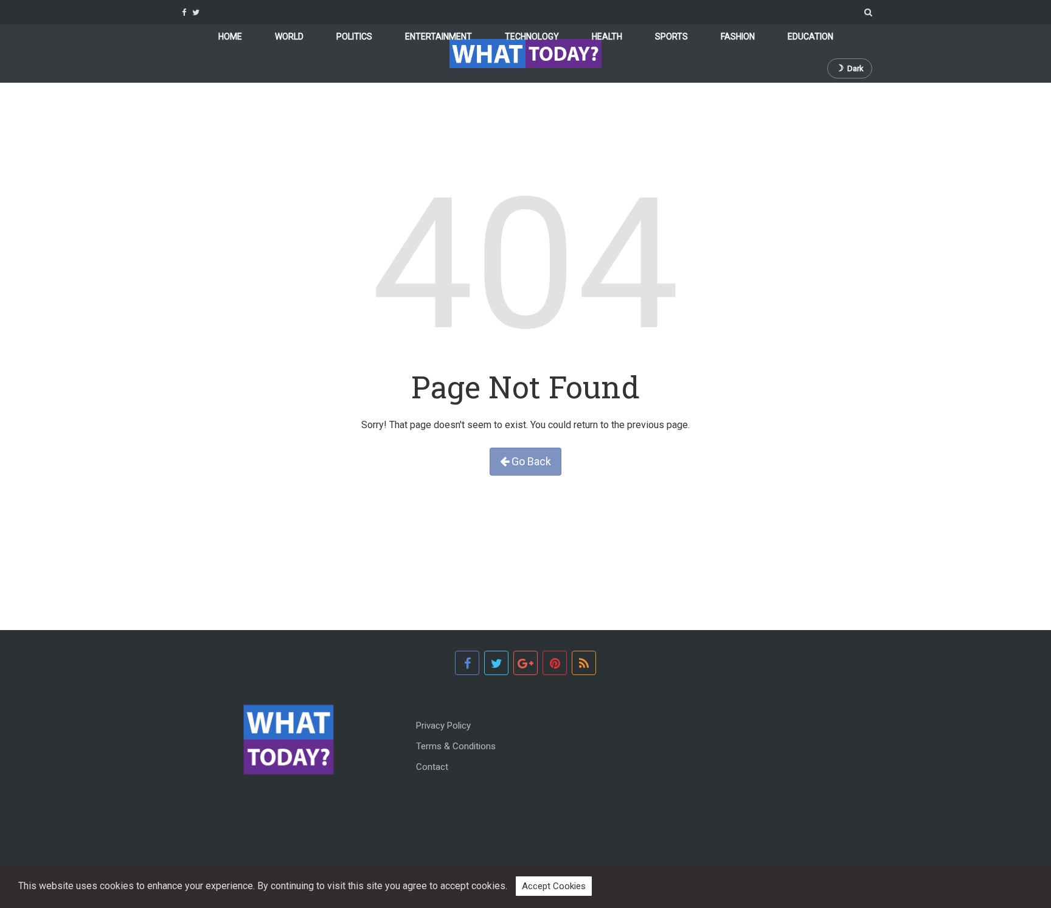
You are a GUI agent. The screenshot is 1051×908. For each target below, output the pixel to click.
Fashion (738, 36)
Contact (432, 766)
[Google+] (525, 663)
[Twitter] (195, 12)
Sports (671, 36)
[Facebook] (184, 12)
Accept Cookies (554, 886)
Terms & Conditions (456, 746)
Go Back (530, 461)
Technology (532, 36)
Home (230, 36)
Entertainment (438, 36)
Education (810, 36)
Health (607, 36)
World (289, 36)
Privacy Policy (443, 725)
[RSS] (584, 663)
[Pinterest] (555, 663)
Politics (354, 36)
